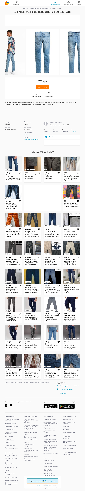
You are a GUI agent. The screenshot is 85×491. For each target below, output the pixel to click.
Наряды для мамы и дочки (31, 433)
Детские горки (48, 416)
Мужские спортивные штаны (70, 441)
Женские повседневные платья (10, 440)
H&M (25, 134)
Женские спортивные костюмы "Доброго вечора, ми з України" (31, 427)
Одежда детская (49, 428)
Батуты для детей (11, 467)
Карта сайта (48, 458)
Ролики (7, 470)
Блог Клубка (48, 463)
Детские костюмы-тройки (50, 431)
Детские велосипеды (51, 453)
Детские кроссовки (11, 477)
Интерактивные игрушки (10, 473)
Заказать (42, 87)
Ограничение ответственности (49, 474)
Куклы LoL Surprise (30, 440)
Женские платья (10, 423)
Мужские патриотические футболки (68, 428)
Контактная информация (48, 470)
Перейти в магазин (55, 137)
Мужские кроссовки (69, 416)
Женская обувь (10, 429)
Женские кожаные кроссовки (11, 432)
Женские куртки (10, 416)
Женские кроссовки (30, 416)
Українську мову (50, 481)
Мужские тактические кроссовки (70, 453)
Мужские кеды (68, 419)
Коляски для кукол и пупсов (11, 459)
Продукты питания (11, 455)
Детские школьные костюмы (50, 436)
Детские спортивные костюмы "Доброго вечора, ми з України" (50, 448)
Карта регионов (49, 460)
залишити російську (42, 485)
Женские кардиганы (11, 426)
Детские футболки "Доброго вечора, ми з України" (51, 441)
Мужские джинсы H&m (31, 139)
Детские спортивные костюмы (12, 483)
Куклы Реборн (9, 453)
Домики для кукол (50, 419)
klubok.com (7, 3)
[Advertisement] (42, 20)
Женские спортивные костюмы (12, 420)
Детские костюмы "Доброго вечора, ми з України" (51, 423)
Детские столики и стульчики (30, 459)
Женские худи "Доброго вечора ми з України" (31, 420)
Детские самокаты (30, 437)
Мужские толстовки (69, 445)
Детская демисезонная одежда (29, 444)
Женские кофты (10, 445)
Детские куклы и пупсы (10, 463)
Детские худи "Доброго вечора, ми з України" (31, 450)
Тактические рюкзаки (12, 448)
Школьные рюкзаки (11, 480)
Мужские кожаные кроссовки (69, 433)
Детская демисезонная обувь (31, 455)
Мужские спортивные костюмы (70, 422)
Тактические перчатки (67, 437)
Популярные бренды (51, 466)
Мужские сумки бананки (68, 449)
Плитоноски (9, 436)
